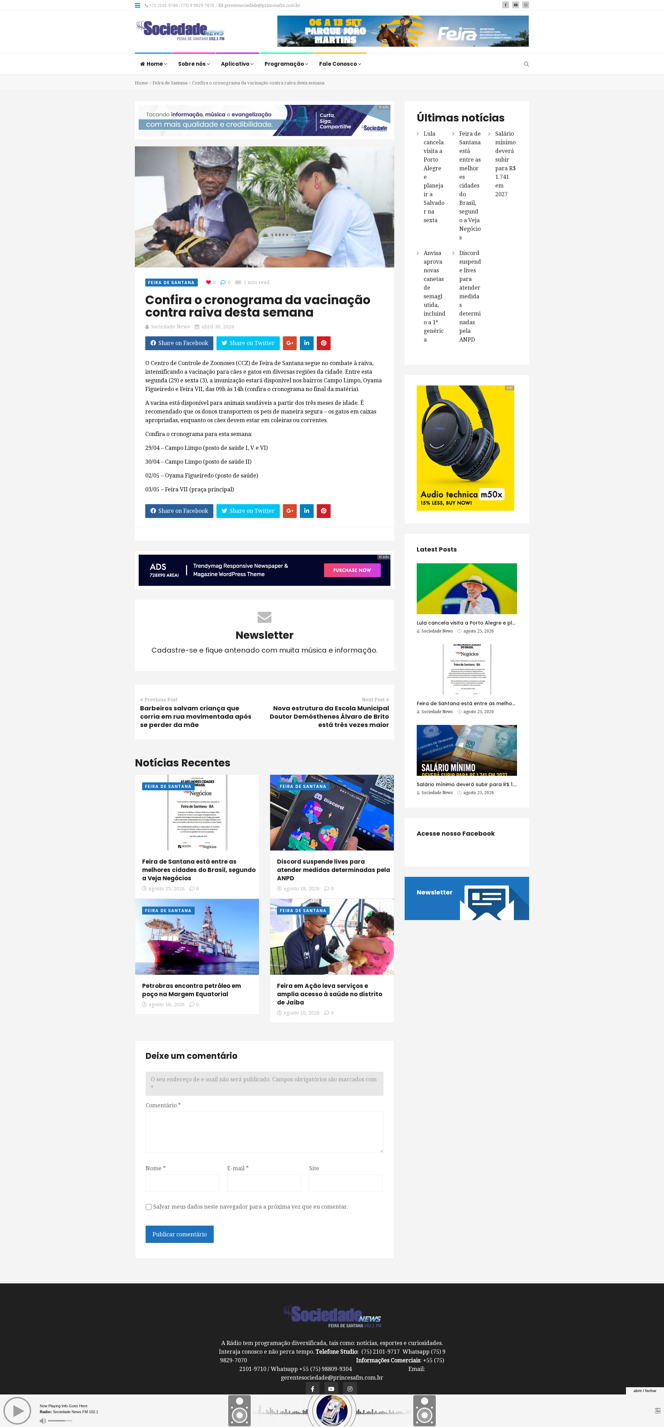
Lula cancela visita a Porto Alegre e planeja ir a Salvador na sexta (500, 622)
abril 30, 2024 (218, 326)
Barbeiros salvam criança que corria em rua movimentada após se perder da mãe (195, 716)
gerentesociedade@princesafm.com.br (261, 5)
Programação (285, 63)
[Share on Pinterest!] (324, 343)
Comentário (163, 1105)
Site (314, 1168)
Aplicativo (235, 63)
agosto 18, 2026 (302, 888)
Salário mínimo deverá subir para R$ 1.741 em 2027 (481, 784)
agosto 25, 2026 (167, 888)
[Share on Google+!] (290, 343)
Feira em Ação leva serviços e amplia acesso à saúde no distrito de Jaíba (329, 994)
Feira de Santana (170, 82)
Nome (156, 1168)
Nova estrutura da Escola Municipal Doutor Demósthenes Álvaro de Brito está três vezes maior (329, 716)
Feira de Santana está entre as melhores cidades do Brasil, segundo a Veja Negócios (199, 869)
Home (155, 63)
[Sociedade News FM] (180, 31)
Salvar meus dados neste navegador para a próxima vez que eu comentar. (250, 1206)
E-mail (238, 1168)
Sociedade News (170, 326)
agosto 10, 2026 (302, 1013)
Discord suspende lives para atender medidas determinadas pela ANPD (333, 869)
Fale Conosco (338, 63)
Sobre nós (192, 63)
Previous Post (161, 699)
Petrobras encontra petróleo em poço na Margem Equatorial (191, 990)
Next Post (373, 699)
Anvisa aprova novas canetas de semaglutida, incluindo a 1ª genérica (434, 296)
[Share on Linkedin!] (307, 343)
